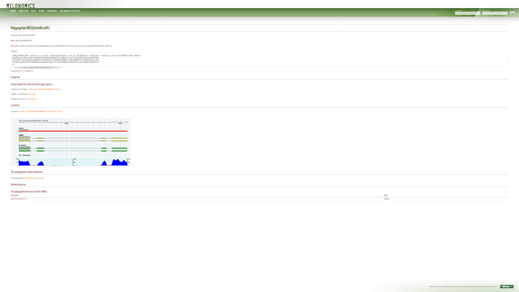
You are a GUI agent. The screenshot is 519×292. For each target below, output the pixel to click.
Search (41, 10)
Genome (13, 10)
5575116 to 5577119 (53, 111)
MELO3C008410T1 (19, 199)
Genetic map (23, 10)
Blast (33, 10)
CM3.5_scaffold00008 (29, 111)
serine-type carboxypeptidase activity (44, 89)
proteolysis (32, 99)
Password (485, 10)
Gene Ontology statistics (70, 10)
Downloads (52, 10)
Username (458, 10)
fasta (22, 71)
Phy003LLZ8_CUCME (34, 178)
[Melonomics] (259, 4)
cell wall (32, 94)
